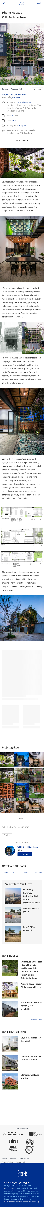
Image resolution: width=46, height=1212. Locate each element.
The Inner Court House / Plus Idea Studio (31, 1058)
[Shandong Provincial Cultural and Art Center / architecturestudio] (13, 896)
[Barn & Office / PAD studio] (13, 934)
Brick (15, 872)
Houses (6, 94)
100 (13, 115)
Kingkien (22, 125)
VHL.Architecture (23, 102)
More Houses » (36, 1019)
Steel (6, 872)
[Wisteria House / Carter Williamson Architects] (10, 990)
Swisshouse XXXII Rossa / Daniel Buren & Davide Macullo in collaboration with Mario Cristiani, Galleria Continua (31, 970)
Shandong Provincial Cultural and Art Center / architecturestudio (31, 896)
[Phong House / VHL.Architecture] (21, 760)
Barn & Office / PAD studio (29, 929)
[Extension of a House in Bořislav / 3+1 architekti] (10, 1009)
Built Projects (37, 872)
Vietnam (16, 97)
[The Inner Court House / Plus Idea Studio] (10, 1063)
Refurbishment (18, 94)
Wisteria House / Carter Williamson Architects (31, 985)
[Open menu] (3, 3)
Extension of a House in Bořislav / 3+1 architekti (31, 1006)
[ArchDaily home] (22, 3)
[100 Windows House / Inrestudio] (10, 1081)
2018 (14, 120)
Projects (24, 872)
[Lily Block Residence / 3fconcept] (10, 1044)
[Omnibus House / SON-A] (13, 915)
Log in (39, 3)
